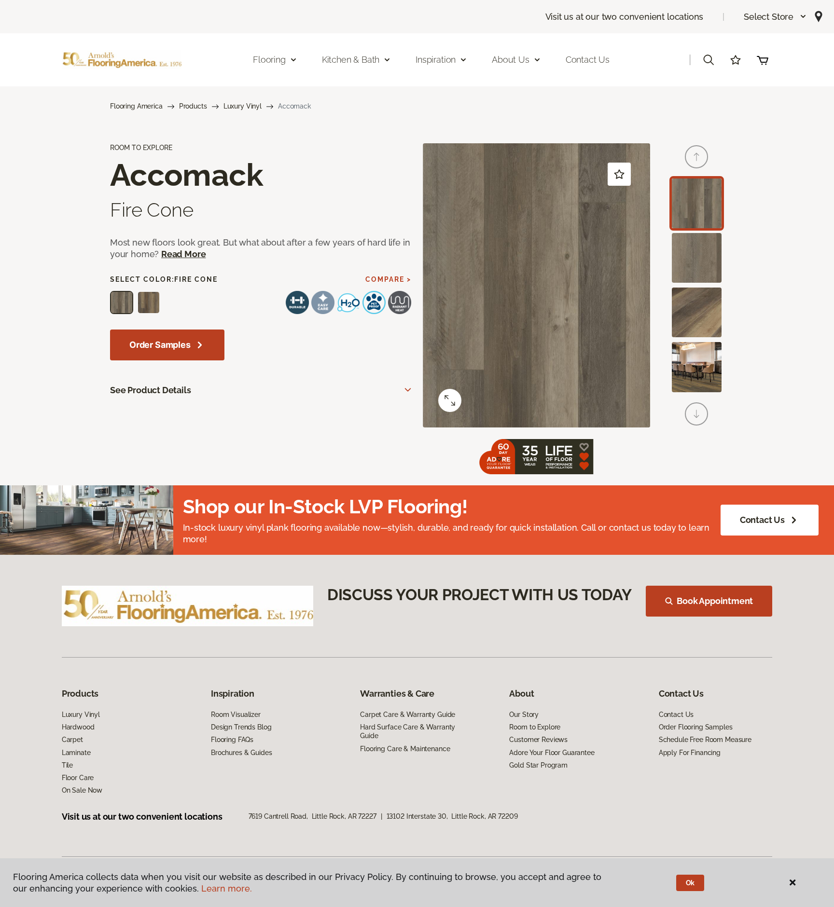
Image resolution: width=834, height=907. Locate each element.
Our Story (524, 714)
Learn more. (226, 888)
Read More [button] (183, 254)
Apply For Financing (690, 752)
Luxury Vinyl (242, 106)
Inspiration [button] (436, 60)
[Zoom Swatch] (449, 400)
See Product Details (150, 390)
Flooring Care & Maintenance (405, 749)
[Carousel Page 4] (696, 367)
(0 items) (762, 60)
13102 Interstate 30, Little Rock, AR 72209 (452, 816)
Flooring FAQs (232, 739)
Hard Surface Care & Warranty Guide (407, 731)
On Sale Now (82, 790)
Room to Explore (534, 727)
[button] (775, 16)
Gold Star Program (538, 765)
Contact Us (588, 60)
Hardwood (78, 727)
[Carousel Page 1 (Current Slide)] (696, 203)
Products (193, 106)
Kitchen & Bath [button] (350, 60)
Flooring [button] (269, 60)
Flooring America (136, 106)
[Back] (696, 156)
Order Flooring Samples (696, 727)
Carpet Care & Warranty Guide (407, 714)
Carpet (72, 739)
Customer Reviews (538, 739)
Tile (67, 765)
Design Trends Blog (241, 727)
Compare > (388, 279)
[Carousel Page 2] (696, 258)
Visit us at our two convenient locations (624, 17)
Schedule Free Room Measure (705, 739)
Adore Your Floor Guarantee (551, 752)
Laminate (76, 752)
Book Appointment (715, 601)
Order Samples (160, 345)
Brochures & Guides (241, 752)
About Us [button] (510, 60)
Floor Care (78, 778)
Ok (690, 883)
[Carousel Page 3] (696, 312)
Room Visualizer (236, 714)
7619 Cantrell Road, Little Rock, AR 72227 (312, 816)
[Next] (696, 414)
